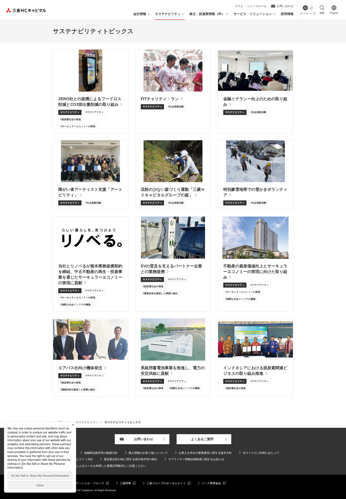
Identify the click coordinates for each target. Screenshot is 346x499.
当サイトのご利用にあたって (261, 452)
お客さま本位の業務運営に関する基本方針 (205, 452)
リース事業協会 (212, 483)
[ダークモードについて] (314, 13)
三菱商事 (126, 483)
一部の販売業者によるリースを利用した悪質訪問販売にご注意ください (101, 465)
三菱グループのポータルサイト (164, 483)
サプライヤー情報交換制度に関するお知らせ (194, 459)
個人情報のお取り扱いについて (148, 452)
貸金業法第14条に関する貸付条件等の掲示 (128, 459)
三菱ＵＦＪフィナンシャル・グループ (78, 483)
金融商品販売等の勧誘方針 (99, 452)
